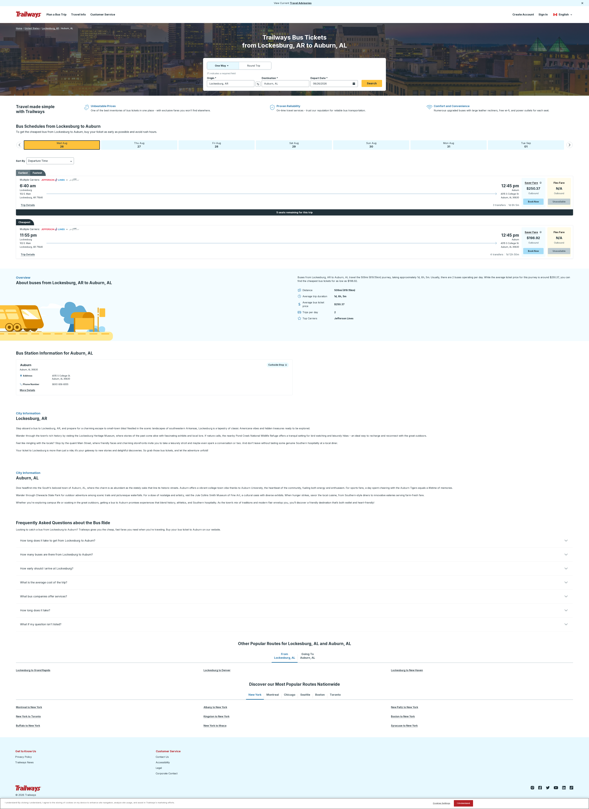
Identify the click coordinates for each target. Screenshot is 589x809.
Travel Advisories (301, 3)
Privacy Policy (23, 756)
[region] (294, 803)
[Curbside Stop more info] (286, 365)
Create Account (523, 14)
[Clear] (251, 83)
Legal (159, 767)
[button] (19, 145)
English (563, 15)
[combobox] (230, 83)
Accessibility (163, 762)
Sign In (543, 14)
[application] (294, 192)
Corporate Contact (166, 773)
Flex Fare (559, 182)
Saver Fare (531, 182)
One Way (220, 65)
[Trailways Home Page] (29, 15)
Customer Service (102, 14)
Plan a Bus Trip (56, 14)
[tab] (284, 656)
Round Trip (253, 65)
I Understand (463, 803)
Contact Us (162, 756)
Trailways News (24, 762)
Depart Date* (319, 78)
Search (372, 83)
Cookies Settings (441, 803)
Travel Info (78, 14)
